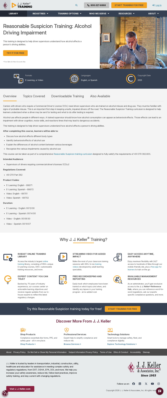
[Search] (77, 5)
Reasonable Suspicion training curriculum (73, 154)
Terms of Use (106, 352)
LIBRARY (13, 13)
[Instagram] (159, 384)
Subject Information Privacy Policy (83, 352)
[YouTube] (152, 384)
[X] (146, 384)
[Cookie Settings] (5, 393)
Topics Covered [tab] (34, 96)
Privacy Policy (19, 352)
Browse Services (72, 344)
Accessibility (135, 352)
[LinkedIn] (140, 384)
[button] (40, 13)
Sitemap (146, 352)
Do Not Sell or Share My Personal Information (47, 352)
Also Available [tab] (100, 96)
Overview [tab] (10, 96)
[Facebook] (134, 384)
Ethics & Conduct (121, 352)
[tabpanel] (83, 164)
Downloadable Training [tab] (67, 96)
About (8, 352)
